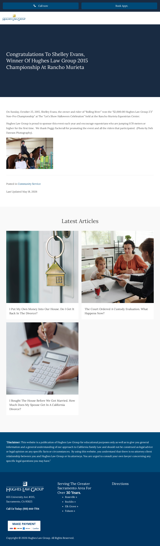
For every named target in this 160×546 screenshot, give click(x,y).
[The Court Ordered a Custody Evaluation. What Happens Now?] (118, 275)
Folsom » (70, 510)
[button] (41, 6)
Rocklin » (70, 501)
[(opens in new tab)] (24, 525)
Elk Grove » (71, 506)
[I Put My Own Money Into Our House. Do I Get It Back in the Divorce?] (42, 275)
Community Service (29, 183)
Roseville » (71, 496)
